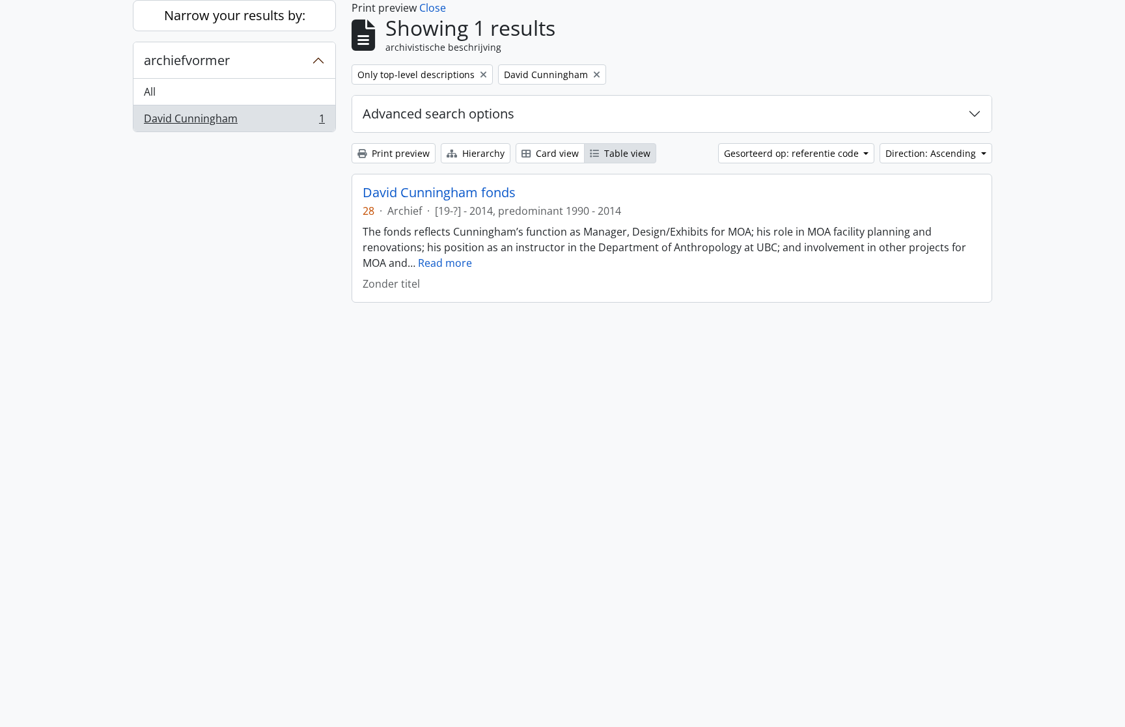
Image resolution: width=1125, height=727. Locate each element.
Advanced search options (438, 113)
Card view (556, 153)
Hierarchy (482, 153)
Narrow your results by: (234, 15)
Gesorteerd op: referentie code (792, 153)
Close (432, 8)
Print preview (399, 153)
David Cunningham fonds (439, 192)
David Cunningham (234, 121)
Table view (626, 153)
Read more (445, 263)
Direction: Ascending (932, 153)
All (150, 92)
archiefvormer (187, 60)
